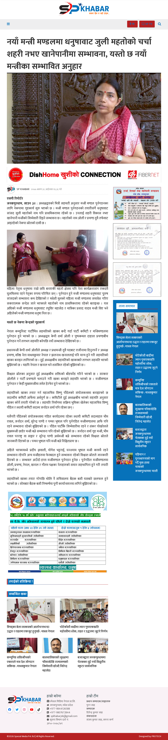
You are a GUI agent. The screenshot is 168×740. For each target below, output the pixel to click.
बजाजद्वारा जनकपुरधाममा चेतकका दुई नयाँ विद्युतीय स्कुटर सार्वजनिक (91, 662)
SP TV (148, 24)
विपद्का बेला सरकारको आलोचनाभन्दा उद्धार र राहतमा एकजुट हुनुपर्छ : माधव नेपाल (30, 629)
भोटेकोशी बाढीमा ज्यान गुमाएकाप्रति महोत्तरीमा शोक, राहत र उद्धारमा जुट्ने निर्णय (83, 629)
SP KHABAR (23, 189)
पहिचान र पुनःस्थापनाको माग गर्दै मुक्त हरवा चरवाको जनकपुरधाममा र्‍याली (146, 463)
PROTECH (156, 736)
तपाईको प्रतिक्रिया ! (21, 581)
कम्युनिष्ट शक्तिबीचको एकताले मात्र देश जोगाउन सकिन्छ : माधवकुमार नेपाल (22, 662)
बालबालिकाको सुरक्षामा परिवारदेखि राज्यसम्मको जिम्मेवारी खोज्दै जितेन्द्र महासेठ (55, 664)
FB (133, 24)
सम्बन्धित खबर (18, 594)
